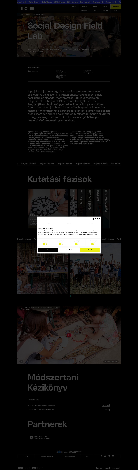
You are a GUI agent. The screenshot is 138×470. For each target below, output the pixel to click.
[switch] (61, 244)
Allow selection (69, 249)
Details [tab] (69, 224)
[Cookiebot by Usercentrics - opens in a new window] (93, 219)
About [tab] (90, 224)
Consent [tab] (47, 224)
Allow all (89, 249)
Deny (48, 249)
